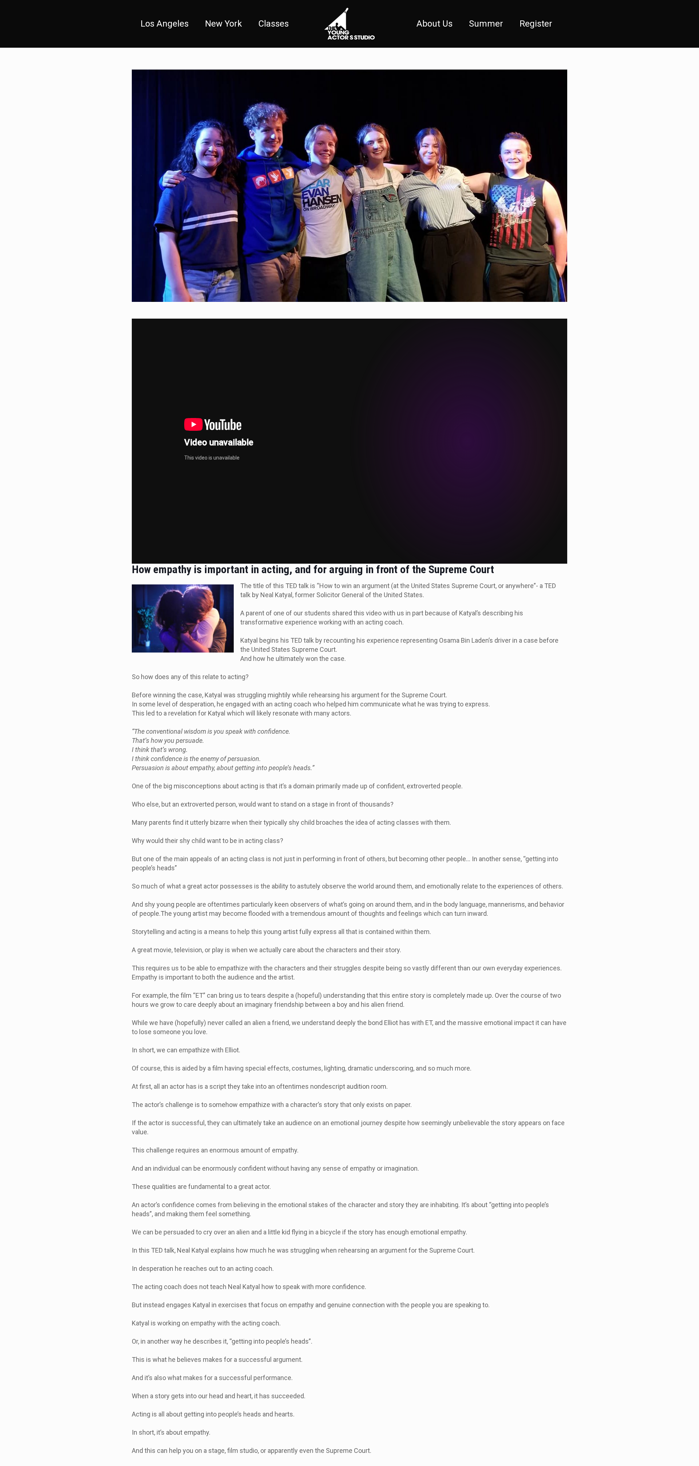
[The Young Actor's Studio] (349, 23)
